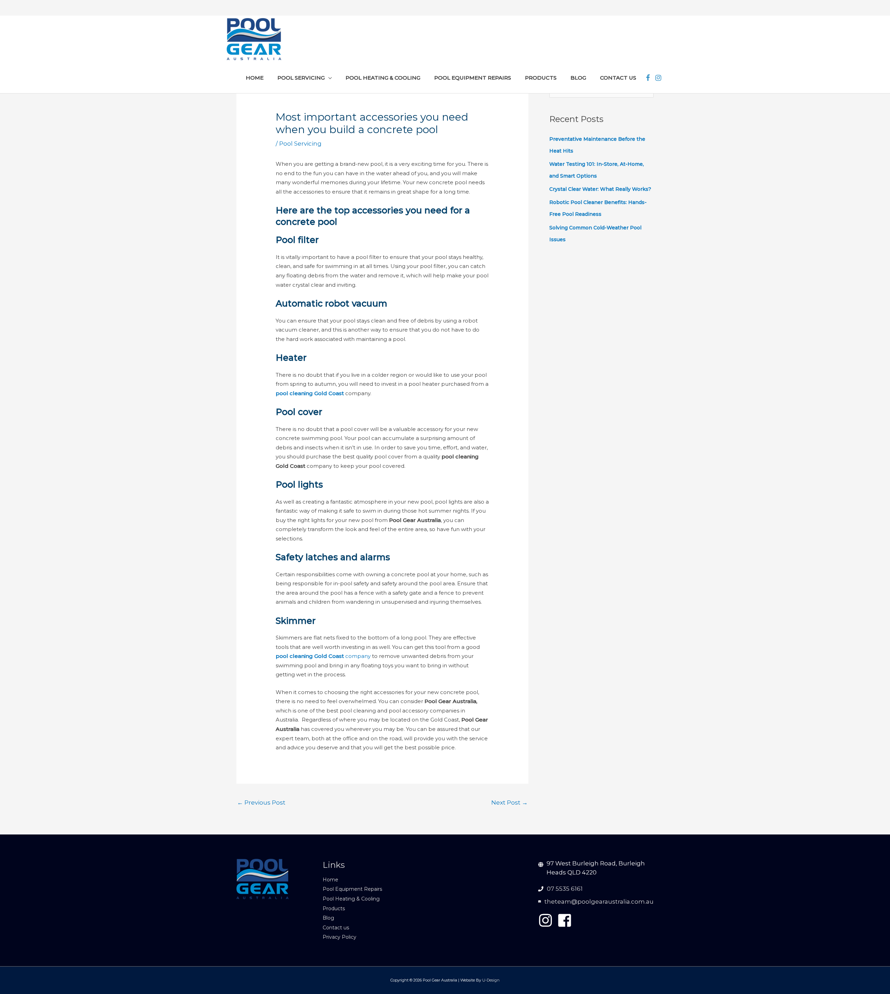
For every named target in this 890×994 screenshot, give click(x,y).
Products (334, 908)
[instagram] (547, 920)
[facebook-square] (566, 920)
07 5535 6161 (565, 888)
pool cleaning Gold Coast (310, 393)
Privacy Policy (339, 937)
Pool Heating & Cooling (351, 899)
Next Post (509, 802)
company (323, 656)
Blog (328, 918)
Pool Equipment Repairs (352, 889)
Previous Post (261, 802)
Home (330, 880)
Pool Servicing (300, 143)
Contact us (336, 927)
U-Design (491, 980)
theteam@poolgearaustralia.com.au (599, 901)
